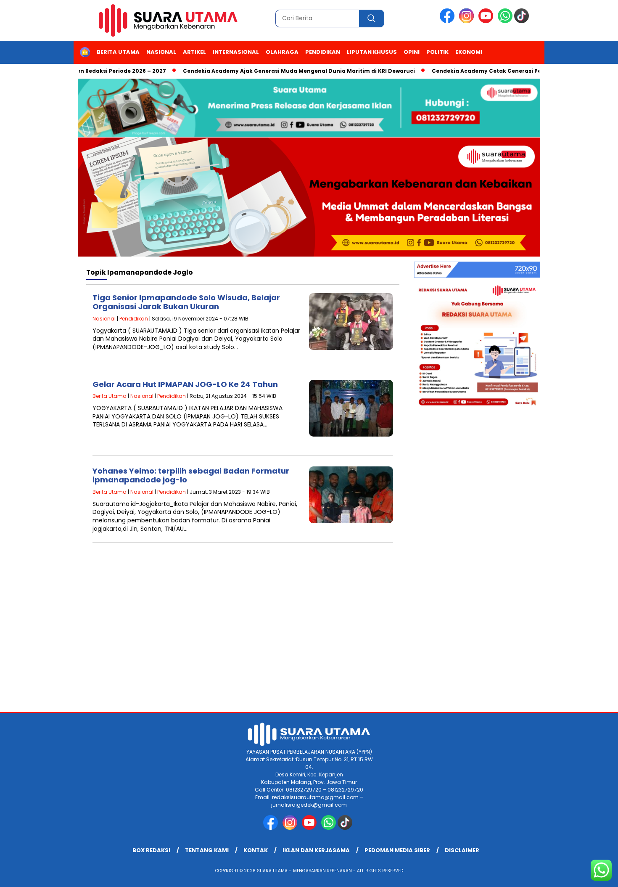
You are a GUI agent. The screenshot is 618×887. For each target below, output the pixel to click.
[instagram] (468, 21)
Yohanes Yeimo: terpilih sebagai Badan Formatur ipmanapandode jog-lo (190, 475)
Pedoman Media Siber (397, 850)
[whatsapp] (505, 21)
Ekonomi (468, 52)
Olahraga (282, 52)
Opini (412, 52)
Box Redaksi (151, 850)
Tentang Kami (207, 850)
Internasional (236, 52)
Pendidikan (322, 52)
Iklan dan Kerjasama (316, 850)
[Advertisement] (309, 645)
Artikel (194, 52)
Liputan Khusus (372, 52)
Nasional (161, 52)
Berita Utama (118, 52)
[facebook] (448, 21)
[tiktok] (523, 21)
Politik (437, 52)
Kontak (255, 850)
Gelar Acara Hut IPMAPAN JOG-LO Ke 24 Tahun (185, 384)
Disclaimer (462, 850)
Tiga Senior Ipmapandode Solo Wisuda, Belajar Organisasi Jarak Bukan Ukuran (186, 302)
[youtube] (487, 21)
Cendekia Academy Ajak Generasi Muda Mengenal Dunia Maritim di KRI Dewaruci (282, 70)
